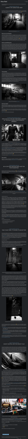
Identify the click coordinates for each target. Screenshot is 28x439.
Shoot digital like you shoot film (14, 344)
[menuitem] (25, 1)
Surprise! (11, 143)
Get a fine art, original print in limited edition (20, 191)
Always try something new (14, 7)
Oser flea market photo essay (16, 382)
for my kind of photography (17, 419)
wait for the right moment (11, 12)
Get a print (18, 31)
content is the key (8, 384)
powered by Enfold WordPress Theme (14, 437)
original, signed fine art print (14, 159)
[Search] (25, 1)
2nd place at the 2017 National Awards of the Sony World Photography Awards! (14, 120)
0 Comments (13, 162)
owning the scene (5, 235)
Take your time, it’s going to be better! (14, 230)
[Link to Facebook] (22, 438)
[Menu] (26, 1)
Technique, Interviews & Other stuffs (14, 6)
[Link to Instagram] (23, 438)
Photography (9, 117)
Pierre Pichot (17, 162)
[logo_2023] (4, 1)
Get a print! (18, 69)
